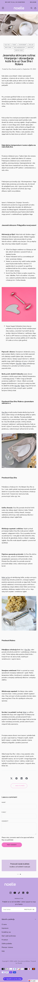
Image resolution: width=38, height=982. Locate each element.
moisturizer (22, 45)
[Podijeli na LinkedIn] (21, 778)
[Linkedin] (23, 893)
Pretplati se (29, 909)
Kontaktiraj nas (6, 932)
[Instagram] (10, 893)
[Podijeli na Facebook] (26, 778)
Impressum (5, 928)
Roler (19, 273)
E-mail (4, 812)
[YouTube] (15, 893)
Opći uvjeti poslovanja (9, 936)
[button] (3, 8)
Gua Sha (13, 273)
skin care (8, 47)
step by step (19, 50)
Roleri (24, 363)
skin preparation (19, 47)
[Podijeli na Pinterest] (16, 778)
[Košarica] (35, 8)
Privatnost (5, 940)
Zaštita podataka (7, 943)
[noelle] (10, 884)
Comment (5, 821)
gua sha (7, 45)
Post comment (12, 845)
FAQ (3, 951)
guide (14, 45)
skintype (30, 47)
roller (31, 45)
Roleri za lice (6, 577)
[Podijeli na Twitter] (11, 778)
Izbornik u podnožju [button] (8, 919)
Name (4, 802)
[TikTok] (19, 893)
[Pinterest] (27, 893)
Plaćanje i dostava (7, 947)
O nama (4, 924)
